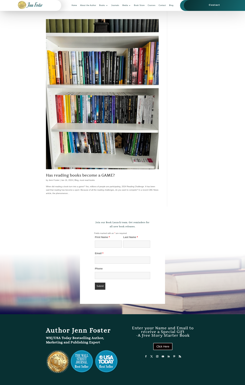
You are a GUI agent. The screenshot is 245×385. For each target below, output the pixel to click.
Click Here (162, 346)
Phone (99, 268)
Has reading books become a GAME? (80, 175)
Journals (115, 5)
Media (125, 5)
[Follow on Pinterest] (174, 356)
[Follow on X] (151, 356)
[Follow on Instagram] (157, 356)
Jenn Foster (54, 180)
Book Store (139, 5)
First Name (102, 237)
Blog (171, 5)
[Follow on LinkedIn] (168, 356)
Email (99, 253)
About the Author (88, 5)
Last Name (130, 237)
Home (74, 5)
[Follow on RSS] (180, 356)
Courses (152, 5)
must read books (87, 180)
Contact (162, 5)
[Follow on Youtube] (163, 356)
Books (102, 5)
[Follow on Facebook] (146, 356)
